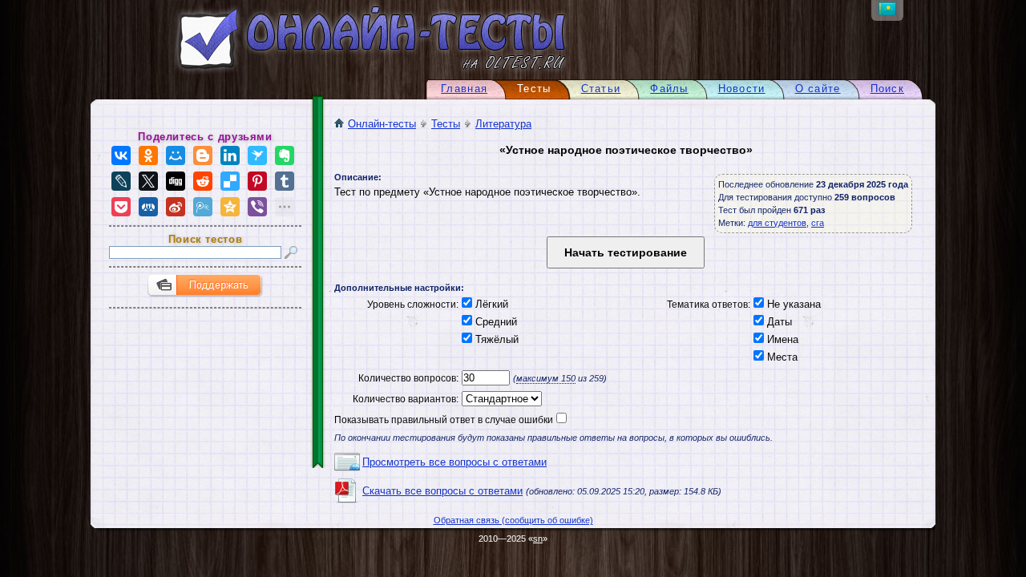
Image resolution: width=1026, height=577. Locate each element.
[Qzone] (230, 206)
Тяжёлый (495, 339)
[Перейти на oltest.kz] (887, 12)
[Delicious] (230, 181)
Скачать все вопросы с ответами (442, 491)
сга (817, 223)
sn (538, 538)
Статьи (601, 89)
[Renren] (148, 206)
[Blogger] (202, 155)
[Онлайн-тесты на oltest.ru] (343, 73)
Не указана (792, 304)
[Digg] (175, 181)
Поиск (887, 89)
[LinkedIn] (230, 155)
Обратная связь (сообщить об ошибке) (513, 520)
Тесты (445, 124)
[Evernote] (284, 155)
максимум (546, 378)
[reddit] (202, 181)
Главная (464, 89)
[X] (148, 181)
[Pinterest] (257, 181)
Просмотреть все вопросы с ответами (454, 462)
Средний (494, 322)
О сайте (818, 89)
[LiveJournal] (121, 181)
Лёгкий (490, 304)
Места (781, 357)
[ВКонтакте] (121, 155)
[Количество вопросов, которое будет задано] (484, 378)
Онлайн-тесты (382, 124)
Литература (503, 124)
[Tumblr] (284, 181)
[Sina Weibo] (175, 206)
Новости (741, 89)
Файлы (669, 89)
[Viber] (257, 206)
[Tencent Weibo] (202, 206)
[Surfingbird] (257, 155)
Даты (778, 322)
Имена (781, 339)
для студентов (777, 223)
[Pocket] (121, 206)
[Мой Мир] (175, 155)
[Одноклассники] (148, 155)
